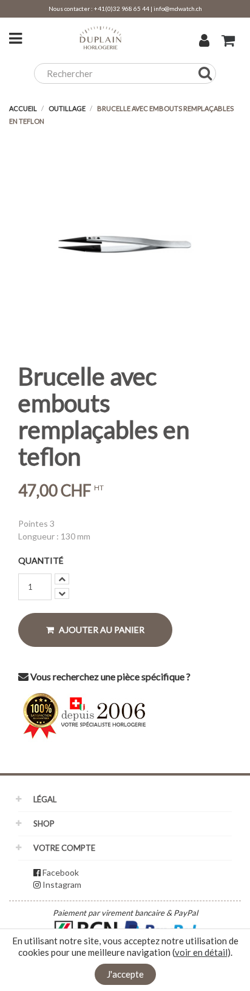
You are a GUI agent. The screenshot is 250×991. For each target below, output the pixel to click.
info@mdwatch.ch (178, 8)
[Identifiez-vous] (204, 41)
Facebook (60, 872)
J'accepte (125, 974)
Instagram (61, 884)
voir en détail (201, 952)
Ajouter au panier (100, 629)
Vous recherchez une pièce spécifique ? (110, 676)
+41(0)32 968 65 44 (121, 8)
